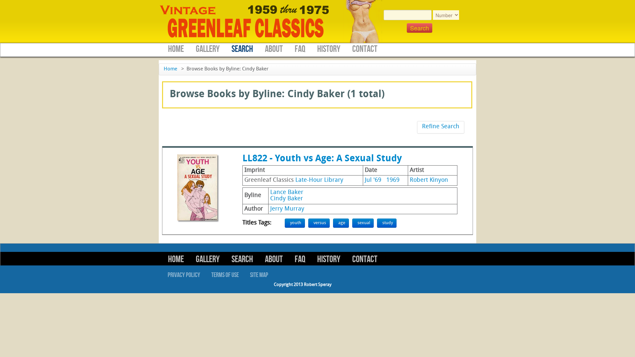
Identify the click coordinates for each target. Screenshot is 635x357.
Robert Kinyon (429, 180)
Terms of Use (225, 275)
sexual (364, 223)
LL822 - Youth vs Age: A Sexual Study (322, 159)
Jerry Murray (287, 209)
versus (320, 223)
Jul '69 (373, 180)
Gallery (208, 49)
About (274, 49)
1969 (393, 180)
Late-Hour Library (319, 180)
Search (242, 49)
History (328, 49)
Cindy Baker (286, 199)
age (341, 223)
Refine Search (440, 127)
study (387, 223)
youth (295, 223)
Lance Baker (286, 192)
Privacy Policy (184, 275)
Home (176, 49)
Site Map (259, 275)
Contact (364, 49)
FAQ (300, 49)
